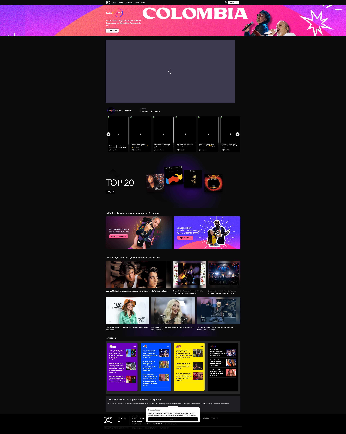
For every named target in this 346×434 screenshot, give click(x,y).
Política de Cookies (189, 415)
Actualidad (129, 2)
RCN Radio (141, 418)
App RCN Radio (140, 2)
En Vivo (120, 2)
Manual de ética (147, 423)
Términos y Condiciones (175, 413)
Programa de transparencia (170, 423)
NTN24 (213, 418)
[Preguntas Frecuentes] (226, 2)
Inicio (114, 2)
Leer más (111, 31)
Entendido (173, 419)
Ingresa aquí (184, 238)
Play (109, 192)
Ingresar (231, 2)
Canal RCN (134, 418)
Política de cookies (164, 427)
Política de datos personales (151, 427)
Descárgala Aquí (117, 236)
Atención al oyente (136, 423)
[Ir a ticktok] (119, 418)
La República (206, 418)
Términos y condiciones (137, 427)
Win (218, 418)
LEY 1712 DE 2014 (157, 423)
